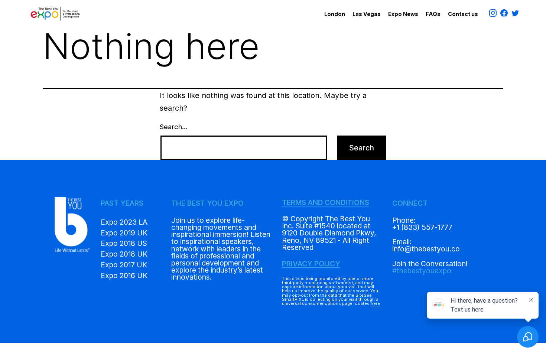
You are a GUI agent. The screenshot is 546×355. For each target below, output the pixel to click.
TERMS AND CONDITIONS (325, 202)
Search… (174, 127)
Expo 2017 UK (124, 264)
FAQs (433, 14)
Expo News (403, 14)
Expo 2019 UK (124, 232)
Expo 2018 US (124, 243)
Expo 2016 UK (124, 275)
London (334, 14)
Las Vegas (366, 14)
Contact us (463, 14)
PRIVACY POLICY (311, 263)
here (375, 303)
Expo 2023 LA (124, 222)
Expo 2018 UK (124, 254)
